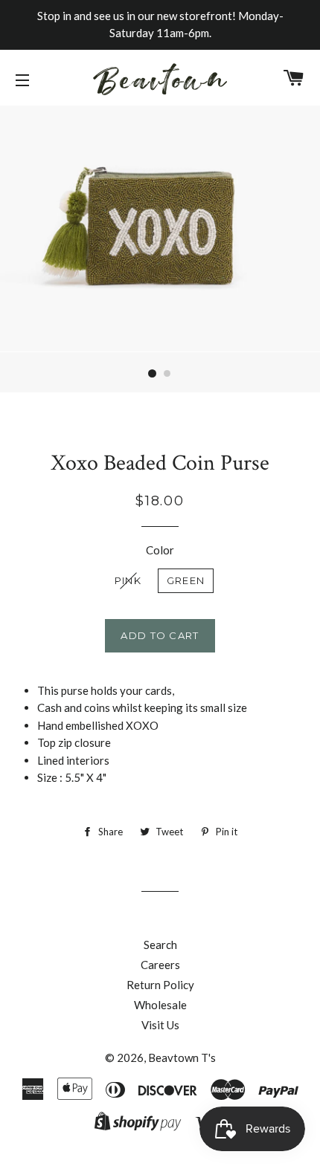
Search (160, 944)
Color (160, 550)
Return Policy (160, 984)
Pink (128, 580)
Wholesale (160, 1004)
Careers (160, 964)
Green (186, 580)
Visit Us (160, 1024)
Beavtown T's (182, 1057)
